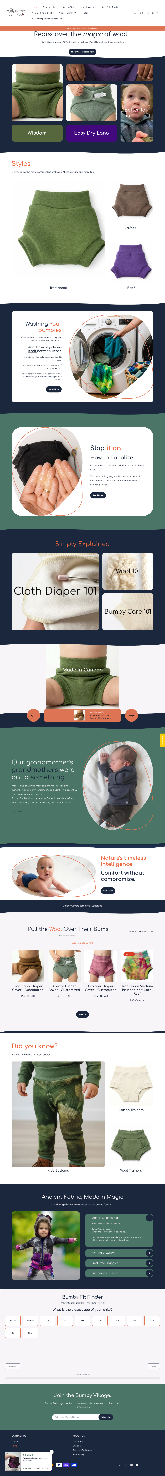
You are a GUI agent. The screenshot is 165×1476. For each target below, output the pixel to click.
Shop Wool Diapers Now (82, 51)
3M (47, 1321)
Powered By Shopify (20, 1472)
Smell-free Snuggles (105, 1263)
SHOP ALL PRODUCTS (139, 931)
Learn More (17, 811)
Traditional (58, 288)
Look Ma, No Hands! (105, 1217)
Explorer (131, 227)
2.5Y (152, 1321)
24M (135, 1321)
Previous (12, 1366)
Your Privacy (78, 1454)
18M (117, 1321)
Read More (54, 389)
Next (154, 1366)
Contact (15, 1441)
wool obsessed (84, 1204)
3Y (13, 1333)
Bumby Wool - (18, 65)
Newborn (30, 1321)
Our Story (108, 890)
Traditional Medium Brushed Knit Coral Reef (137, 990)
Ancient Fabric (61, 1197)
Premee (13, 1321)
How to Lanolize (111, 458)
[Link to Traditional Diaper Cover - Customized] (28, 966)
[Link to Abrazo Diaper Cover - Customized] (64, 966)
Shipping (77, 1445)
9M (82, 1321)
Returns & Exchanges (82, 1450)
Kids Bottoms (58, 1170)
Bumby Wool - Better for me (133, 85)
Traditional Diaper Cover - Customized (28, 988)
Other (30, 1333)
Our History (78, 1441)
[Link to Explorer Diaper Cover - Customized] (100, 966)
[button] (50, 7)
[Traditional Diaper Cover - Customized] (79, 715)
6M (65, 1321)
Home (14, 1445)
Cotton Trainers (131, 1110)
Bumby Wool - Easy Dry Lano (79, 126)
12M (100, 1321)
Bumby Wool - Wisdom (22, 126)
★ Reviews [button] (162, 740)
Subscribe (105, 1417)
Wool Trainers (131, 1170)
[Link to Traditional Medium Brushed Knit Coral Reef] (137, 966)
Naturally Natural (103, 1253)
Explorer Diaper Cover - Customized (101, 988)
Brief (131, 288)
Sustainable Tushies (105, 1273)
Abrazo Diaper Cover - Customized (64, 988)
